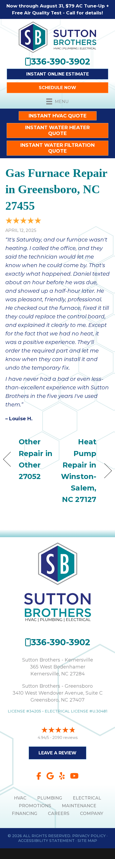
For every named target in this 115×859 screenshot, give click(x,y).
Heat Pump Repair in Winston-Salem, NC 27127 (78, 470)
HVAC (20, 798)
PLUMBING (49, 798)
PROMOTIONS (35, 805)
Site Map (87, 840)
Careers (58, 813)
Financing (24, 813)
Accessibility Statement (46, 840)
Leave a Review (57, 752)
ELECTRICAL (87, 798)
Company (91, 813)
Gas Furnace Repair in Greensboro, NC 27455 (56, 189)
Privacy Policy (89, 835)
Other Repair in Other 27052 (35, 459)
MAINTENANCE (79, 805)
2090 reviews (65, 737)
